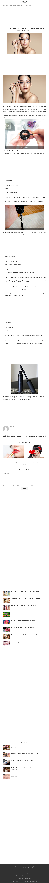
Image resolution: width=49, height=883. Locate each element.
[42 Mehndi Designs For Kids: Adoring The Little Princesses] (6, 643)
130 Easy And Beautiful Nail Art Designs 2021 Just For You (24, 753)
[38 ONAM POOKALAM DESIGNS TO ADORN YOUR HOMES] (6, 614)
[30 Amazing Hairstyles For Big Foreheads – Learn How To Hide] (6, 636)
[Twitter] (7, 541)
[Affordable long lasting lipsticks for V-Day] (13, 451)
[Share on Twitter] (28, 422)
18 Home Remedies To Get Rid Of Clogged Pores (22, 774)
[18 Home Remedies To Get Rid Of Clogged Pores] (6, 776)
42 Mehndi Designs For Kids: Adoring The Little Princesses (24, 642)
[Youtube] (16, 541)
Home (4, 5)
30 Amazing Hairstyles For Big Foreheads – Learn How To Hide (25, 634)
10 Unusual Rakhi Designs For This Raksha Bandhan (23, 620)
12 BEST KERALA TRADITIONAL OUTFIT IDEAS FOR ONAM (25, 591)
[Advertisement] (24, 17)
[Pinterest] (13, 541)
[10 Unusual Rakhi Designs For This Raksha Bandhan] (6, 622)
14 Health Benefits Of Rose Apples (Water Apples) (22, 627)
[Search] (45, 2)
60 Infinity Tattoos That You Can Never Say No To (22, 760)
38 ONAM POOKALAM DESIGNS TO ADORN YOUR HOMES (24, 613)
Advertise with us (14, 871)
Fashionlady (22, 30)
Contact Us (26, 871)
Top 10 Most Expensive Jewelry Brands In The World (23, 767)
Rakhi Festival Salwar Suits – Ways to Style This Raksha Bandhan (26, 605)
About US (6, 871)
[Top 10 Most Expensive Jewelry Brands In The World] (6, 769)
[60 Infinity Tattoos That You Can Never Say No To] (6, 762)
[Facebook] (4, 541)
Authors (20, 871)
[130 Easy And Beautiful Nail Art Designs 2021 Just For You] (6, 755)
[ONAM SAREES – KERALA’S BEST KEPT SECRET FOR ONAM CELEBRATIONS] (6, 600)
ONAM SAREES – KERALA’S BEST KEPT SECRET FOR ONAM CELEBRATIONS (25, 599)
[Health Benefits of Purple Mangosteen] (6, 747)
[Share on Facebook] (27, 422)
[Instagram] (10, 541)
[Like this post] (26, 422)
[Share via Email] (31, 422)
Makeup (10, 5)
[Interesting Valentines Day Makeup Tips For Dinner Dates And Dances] (35, 451)
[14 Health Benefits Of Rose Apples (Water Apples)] (6, 629)
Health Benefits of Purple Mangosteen (19, 746)
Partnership (21, 873)
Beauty (7, 5)
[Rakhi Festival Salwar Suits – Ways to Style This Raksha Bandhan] (6, 607)
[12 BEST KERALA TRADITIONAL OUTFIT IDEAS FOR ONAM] (6, 593)
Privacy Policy (27, 873)
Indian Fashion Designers (39, 871)
